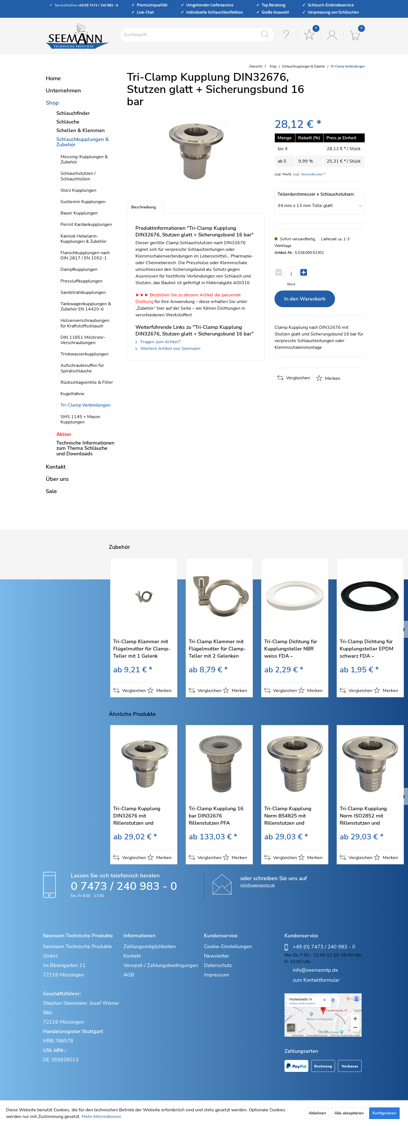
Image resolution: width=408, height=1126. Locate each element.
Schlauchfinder (73, 113)
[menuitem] (197, 35)
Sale (51, 491)
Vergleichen (297, 378)
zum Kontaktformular (316, 980)
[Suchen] (265, 35)
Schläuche (67, 121)
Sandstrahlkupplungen (83, 292)
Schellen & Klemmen (80, 130)
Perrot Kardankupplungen (86, 224)
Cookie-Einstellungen (228, 946)
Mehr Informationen (101, 1117)
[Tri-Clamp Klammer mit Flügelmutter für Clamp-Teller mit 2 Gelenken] (219, 596)
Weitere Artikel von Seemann (169, 348)
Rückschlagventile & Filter (87, 382)
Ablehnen (317, 1113)
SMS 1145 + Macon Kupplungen (80, 419)
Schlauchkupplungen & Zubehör (82, 142)
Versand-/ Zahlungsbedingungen (161, 965)
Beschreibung (143, 207)
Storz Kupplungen (78, 190)
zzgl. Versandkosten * (309, 174)
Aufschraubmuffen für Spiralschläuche (82, 368)
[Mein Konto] (331, 34)
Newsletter (216, 956)
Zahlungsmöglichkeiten (150, 946)
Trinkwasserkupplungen (85, 354)
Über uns (57, 479)
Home (53, 78)
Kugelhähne (72, 394)
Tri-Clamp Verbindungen (85, 405)
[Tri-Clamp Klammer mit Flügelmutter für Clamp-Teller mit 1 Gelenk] (143, 596)
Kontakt (56, 467)
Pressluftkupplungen (81, 281)
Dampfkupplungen (79, 269)
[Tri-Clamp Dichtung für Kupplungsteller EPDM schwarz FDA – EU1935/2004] (370, 596)
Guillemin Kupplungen (83, 202)
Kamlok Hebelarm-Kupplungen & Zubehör (84, 238)
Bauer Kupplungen (79, 213)
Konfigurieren (384, 1113)
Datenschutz (218, 965)
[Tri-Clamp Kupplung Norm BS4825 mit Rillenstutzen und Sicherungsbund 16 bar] (294, 763)
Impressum (216, 974)
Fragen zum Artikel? (160, 342)
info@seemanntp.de (257, 885)
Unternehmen (63, 90)
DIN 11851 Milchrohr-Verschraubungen (83, 340)
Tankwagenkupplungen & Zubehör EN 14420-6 (86, 306)
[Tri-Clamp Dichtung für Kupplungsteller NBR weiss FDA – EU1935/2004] (294, 596)
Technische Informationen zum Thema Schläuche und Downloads (85, 448)
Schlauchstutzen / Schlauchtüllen (78, 176)
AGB (129, 974)
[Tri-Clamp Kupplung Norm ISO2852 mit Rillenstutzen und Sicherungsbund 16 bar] (370, 763)
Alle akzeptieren (349, 1113)
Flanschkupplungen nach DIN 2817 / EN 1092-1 (85, 255)
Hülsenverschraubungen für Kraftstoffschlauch (85, 323)
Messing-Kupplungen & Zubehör (84, 159)
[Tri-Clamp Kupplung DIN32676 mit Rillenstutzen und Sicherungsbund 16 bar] (143, 763)
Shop (52, 103)
